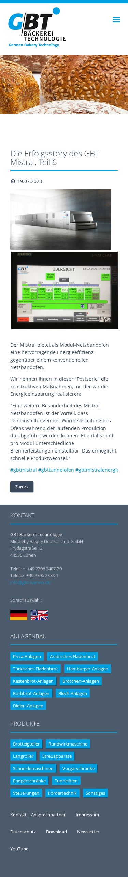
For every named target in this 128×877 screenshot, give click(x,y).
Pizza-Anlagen (27, 656)
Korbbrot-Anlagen (31, 693)
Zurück (21, 487)
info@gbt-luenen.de (30, 582)
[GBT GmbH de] (18, 618)
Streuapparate (57, 756)
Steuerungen (26, 793)
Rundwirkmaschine (67, 744)
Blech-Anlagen (72, 693)
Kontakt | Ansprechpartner (38, 814)
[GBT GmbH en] (39, 618)
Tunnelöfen (66, 781)
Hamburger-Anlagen (87, 669)
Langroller (23, 756)
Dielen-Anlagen (28, 705)
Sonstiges (95, 793)
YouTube (19, 849)
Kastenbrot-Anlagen (33, 681)
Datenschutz (23, 832)
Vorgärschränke (78, 768)
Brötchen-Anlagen (80, 681)
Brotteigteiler (26, 744)
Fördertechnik (62, 793)
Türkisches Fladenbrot (35, 669)
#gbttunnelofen (56, 470)
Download (56, 832)
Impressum (87, 814)
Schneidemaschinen (33, 768)
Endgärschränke (29, 781)
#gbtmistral (23, 470)
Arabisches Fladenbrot (72, 656)
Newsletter (88, 832)
